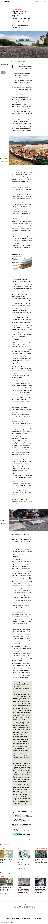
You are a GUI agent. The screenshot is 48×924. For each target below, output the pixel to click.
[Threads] (22, 907)
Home (17, 913)
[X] (15, 907)
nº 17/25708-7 (21, 815)
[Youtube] (27, 907)
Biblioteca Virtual (26, 918)
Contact (30, 913)
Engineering (3, 72)
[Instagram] (17, 907)
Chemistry (3, 71)
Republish (30, 839)
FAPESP (7, 918)
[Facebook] (13, 907)
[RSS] (32, 907)
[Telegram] (24, 907)
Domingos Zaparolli (4, 64)
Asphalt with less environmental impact (20, 14)
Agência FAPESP (15, 918)
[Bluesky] (20, 907)
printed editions (44, 1)
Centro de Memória (37, 918)
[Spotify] (30, 907)
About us (23, 913)
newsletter (37, 1)
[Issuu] (34, 907)
